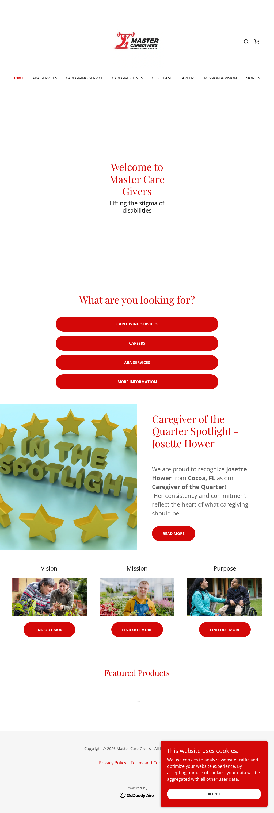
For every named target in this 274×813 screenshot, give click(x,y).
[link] (137, 41)
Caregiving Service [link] (84, 77)
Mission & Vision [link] (220, 77)
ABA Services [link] (44, 77)
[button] (254, 78)
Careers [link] (188, 77)
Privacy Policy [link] (112, 763)
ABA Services (137, 362)
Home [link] (18, 77)
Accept (214, 794)
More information (137, 381)
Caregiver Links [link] (127, 77)
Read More (174, 533)
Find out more (49, 629)
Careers (137, 343)
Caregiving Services (137, 323)
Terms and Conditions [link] (153, 763)
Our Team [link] (161, 77)
